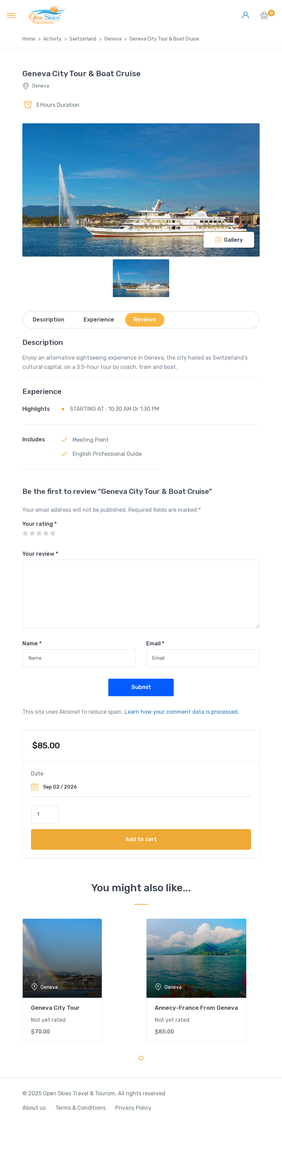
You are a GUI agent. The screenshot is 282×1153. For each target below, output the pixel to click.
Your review (40, 554)
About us (34, 1108)
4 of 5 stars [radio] (45, 533)
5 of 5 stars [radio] (52, 533)
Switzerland (82, 39)
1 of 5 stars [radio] (25, 533)
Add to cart (141, 839)
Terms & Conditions (80, 1108)
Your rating (39, 524)
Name (32, 643)
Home (28, 39)
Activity (52, 39)
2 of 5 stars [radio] (32, 533)
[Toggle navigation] (11, 15)
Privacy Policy (133, 1108)
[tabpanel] (79, 980)
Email (155, 643)
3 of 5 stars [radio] (39, 533)
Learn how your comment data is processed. (181, 712)
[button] (264, 17)
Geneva (112, 39)
